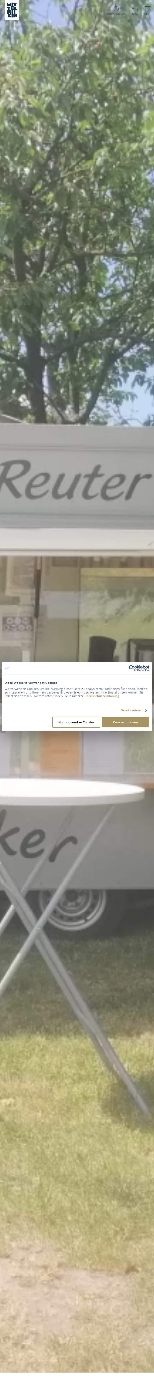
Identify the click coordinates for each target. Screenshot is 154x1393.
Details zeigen (131, 710)
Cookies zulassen (125, 722)
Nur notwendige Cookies (76, 722)
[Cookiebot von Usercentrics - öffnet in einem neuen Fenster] (131, 668)
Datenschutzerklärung (101, 696)
